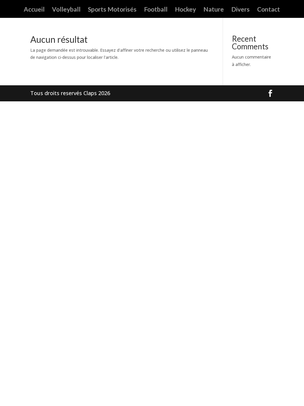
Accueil (34, 10)
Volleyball (66, 10)
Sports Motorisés (112, 10)
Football (155, 10)
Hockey (185, 10)
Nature (213, 10)
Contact (268, 10)
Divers (240, 10)
